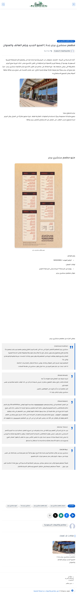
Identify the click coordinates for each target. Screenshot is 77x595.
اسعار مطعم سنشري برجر (66, 41)
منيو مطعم (69, 583)
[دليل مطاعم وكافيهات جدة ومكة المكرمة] (38, 4)
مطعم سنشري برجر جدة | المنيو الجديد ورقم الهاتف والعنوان (66, 559)
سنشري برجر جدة (25, 506)
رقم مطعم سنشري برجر (40, 506)
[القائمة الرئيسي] (73, 4)
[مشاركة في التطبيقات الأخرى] (49, 515)
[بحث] (3, 4)
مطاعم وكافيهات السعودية (62, 51)
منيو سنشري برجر (12, 506)
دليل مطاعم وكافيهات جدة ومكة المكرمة (46, 591)
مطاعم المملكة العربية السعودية (69, 578)
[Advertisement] (38, 25)
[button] (66, 515)
